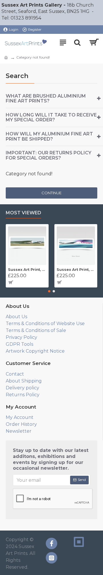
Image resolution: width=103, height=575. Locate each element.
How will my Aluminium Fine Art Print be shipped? (49, 136)
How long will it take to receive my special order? (51, 117)
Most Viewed (23, 212)
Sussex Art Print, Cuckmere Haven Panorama (27, 269)
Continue (51, 193)
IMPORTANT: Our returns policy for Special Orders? (48, 155)
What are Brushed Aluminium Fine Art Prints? (46, 98)
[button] (49, 291)
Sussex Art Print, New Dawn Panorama (76, 269)
